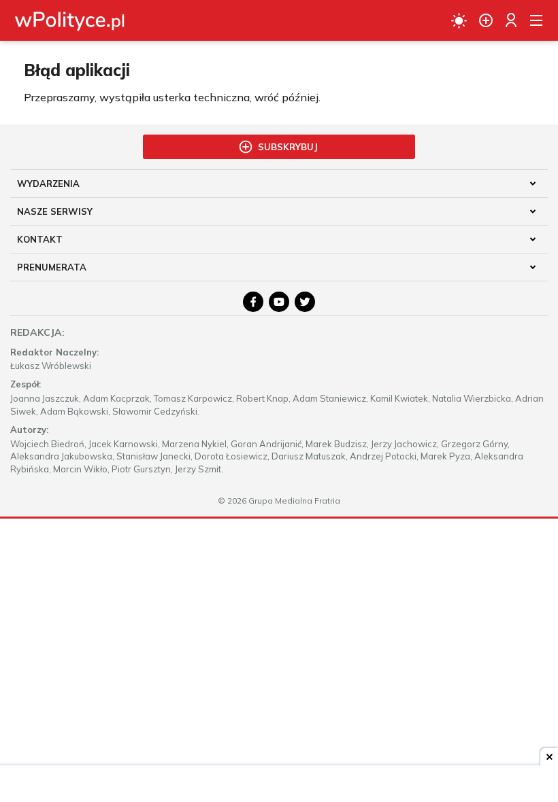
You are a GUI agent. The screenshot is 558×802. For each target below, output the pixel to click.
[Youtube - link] (279, 302)
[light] (459, 20)
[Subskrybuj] (485, 20)
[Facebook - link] (253, 302)
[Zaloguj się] (511, 20)
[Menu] (536, 20)
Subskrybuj (288, 146)
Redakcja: (37, 332)
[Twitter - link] (305, 302)
